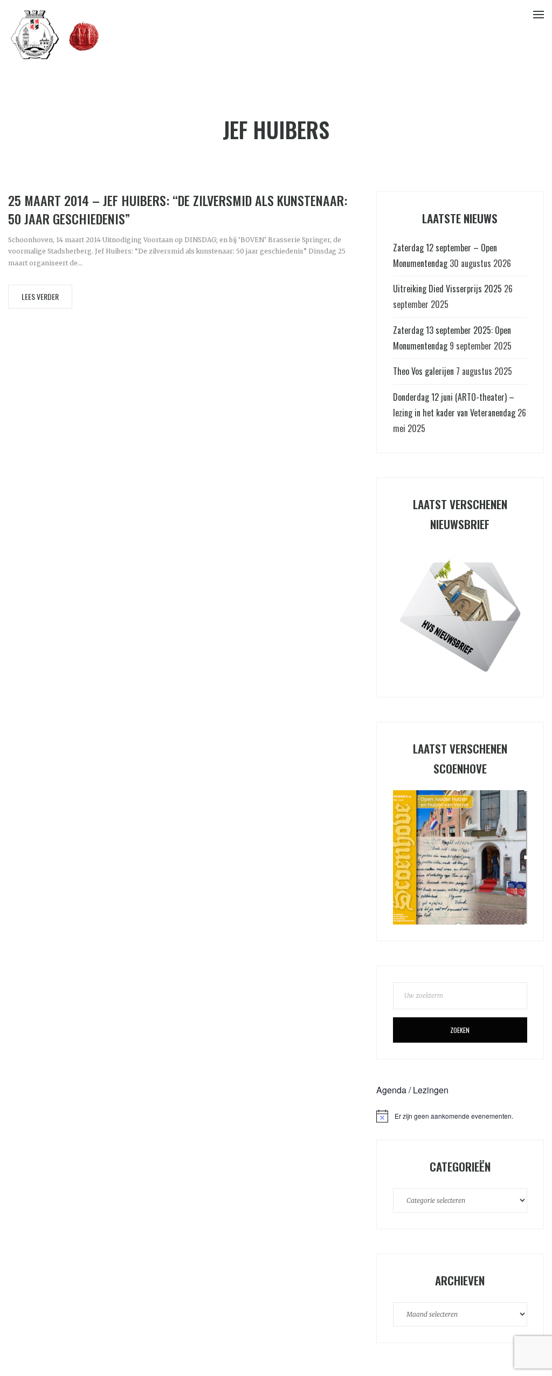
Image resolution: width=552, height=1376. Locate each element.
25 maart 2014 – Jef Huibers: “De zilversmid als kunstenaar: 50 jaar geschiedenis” (177, 209)
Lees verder (40, 296)
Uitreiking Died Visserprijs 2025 (447, 288)
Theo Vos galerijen (423, 371)
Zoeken (460, 1030)
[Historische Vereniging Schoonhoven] (55, 34)
